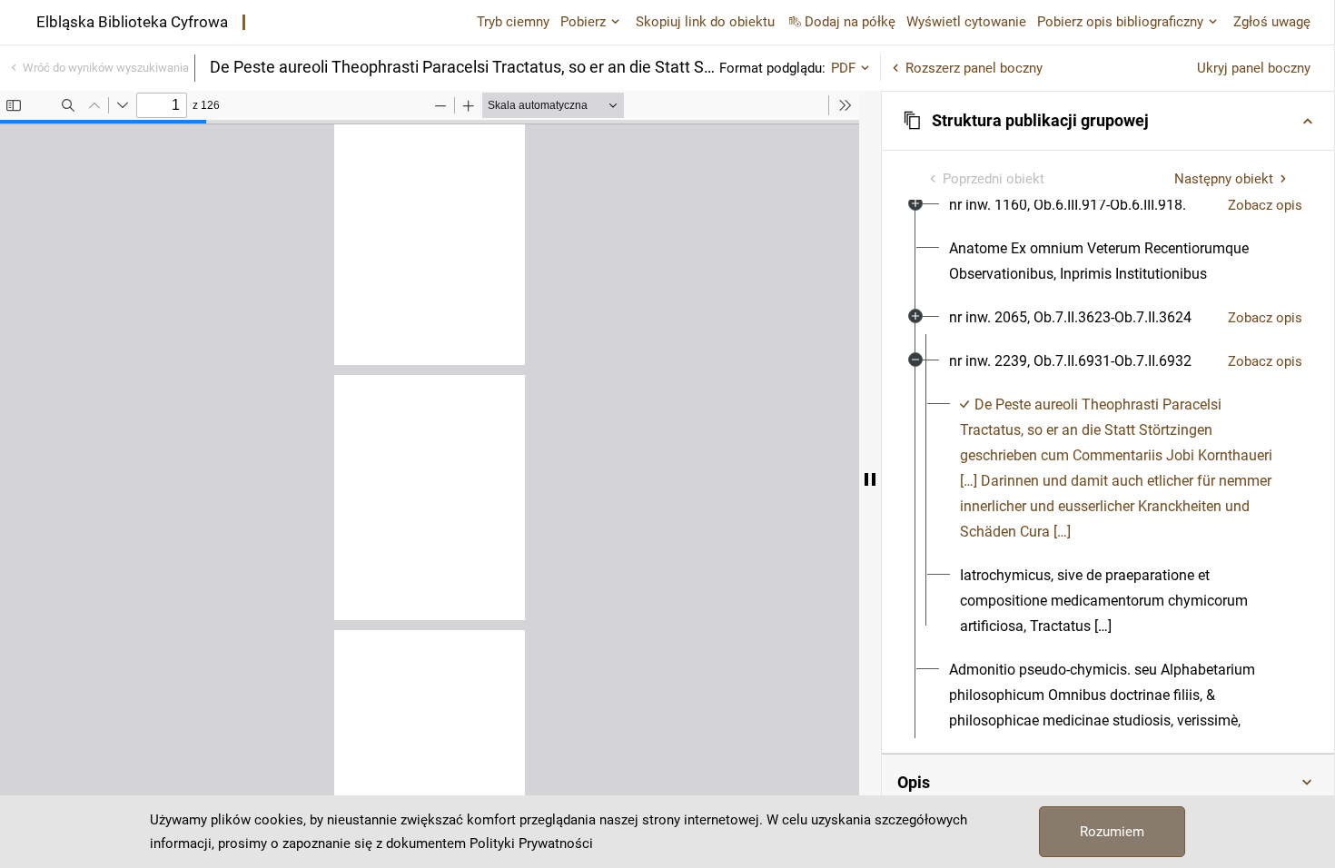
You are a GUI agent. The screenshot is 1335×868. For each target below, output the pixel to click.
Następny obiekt (1223, 179)
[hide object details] (870, 479)
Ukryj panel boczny (1253, 68)
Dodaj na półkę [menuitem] (850, 22)
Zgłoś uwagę (1271, 22)
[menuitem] (1067, 205)
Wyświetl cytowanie (966, 22)
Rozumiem (1112, 832)
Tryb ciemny (513, 22)
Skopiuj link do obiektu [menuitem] (705, 22)
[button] (1108, 121)
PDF (843, 68)
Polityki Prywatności (531, 843)
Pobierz (583, 22)
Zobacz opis (1265, 205)
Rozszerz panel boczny (974, 68)
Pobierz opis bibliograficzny (1120, 22)
